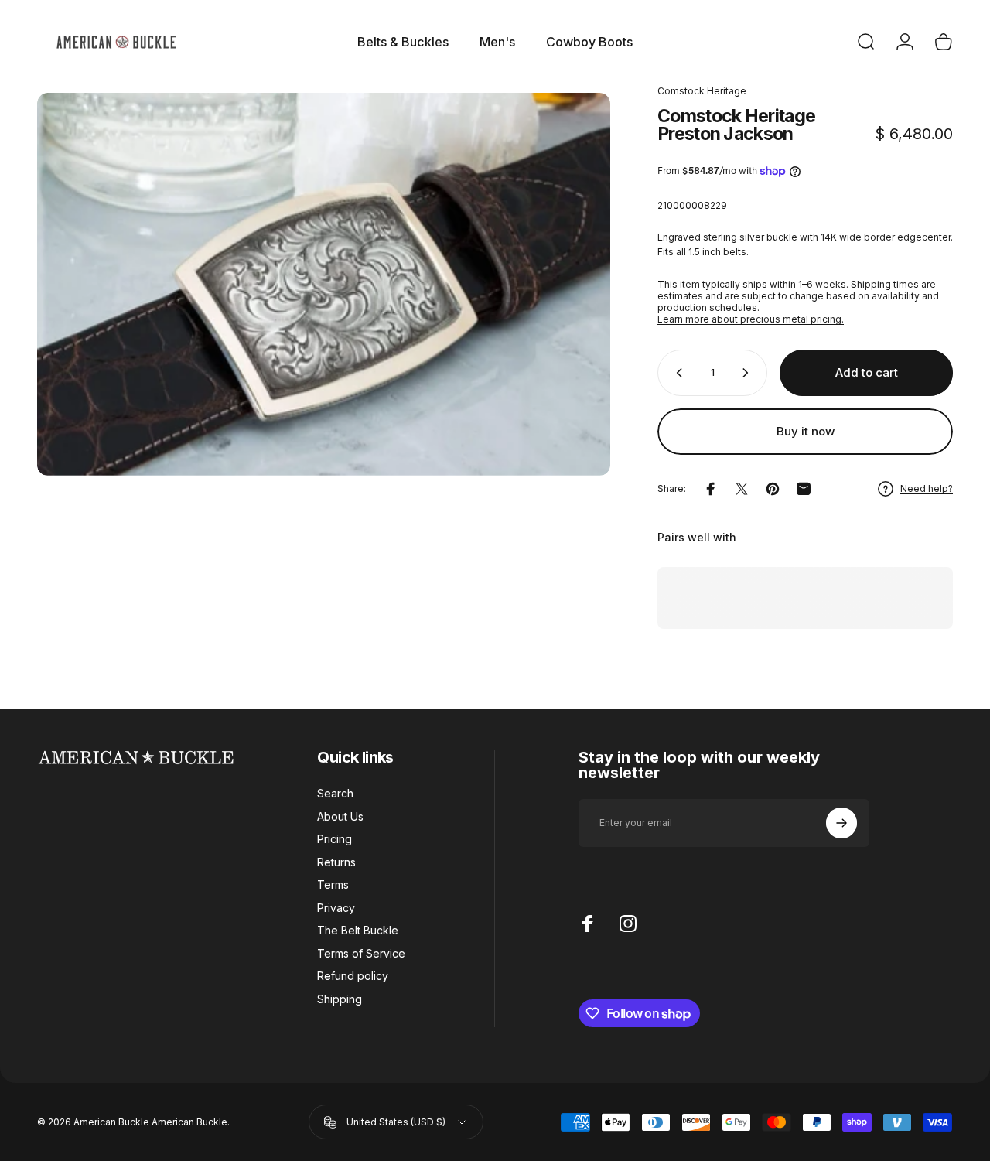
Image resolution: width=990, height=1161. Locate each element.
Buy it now (806, 431)
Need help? (926, 488)
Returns (336, 862)
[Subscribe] (841, 823)
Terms (333, 884)
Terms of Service (361, 953)
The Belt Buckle (357, 930)
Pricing (334, 838)
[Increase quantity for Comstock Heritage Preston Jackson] (748, 372)
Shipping (339, 999)
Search (335, 793)
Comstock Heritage (701, 91)
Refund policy (352, 975)
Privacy (336, 907)
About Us (340, 816)
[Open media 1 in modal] (323, 284)
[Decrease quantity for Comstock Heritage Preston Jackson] (676, 372)
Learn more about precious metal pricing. (750, 319)
